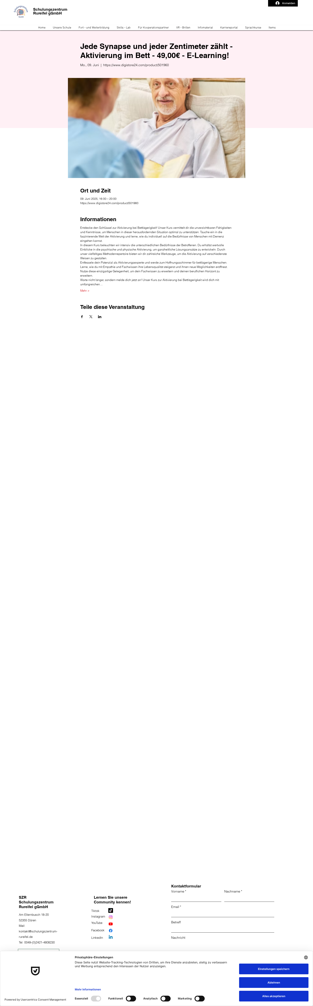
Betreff (176, 922)
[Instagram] (110, 917)
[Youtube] (110, 924)
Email (176, 907)
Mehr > (84, 290)
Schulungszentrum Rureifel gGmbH (50, 11)
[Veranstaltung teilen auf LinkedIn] (99, 316)
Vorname (178, 891)
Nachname (233, 891)
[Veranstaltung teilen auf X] (91, 316)
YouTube (96, 923)
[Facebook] (110, 930)
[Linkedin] (110, 937)
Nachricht (178, 937)
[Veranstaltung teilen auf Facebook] (82, 316)
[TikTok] (110, 910)
